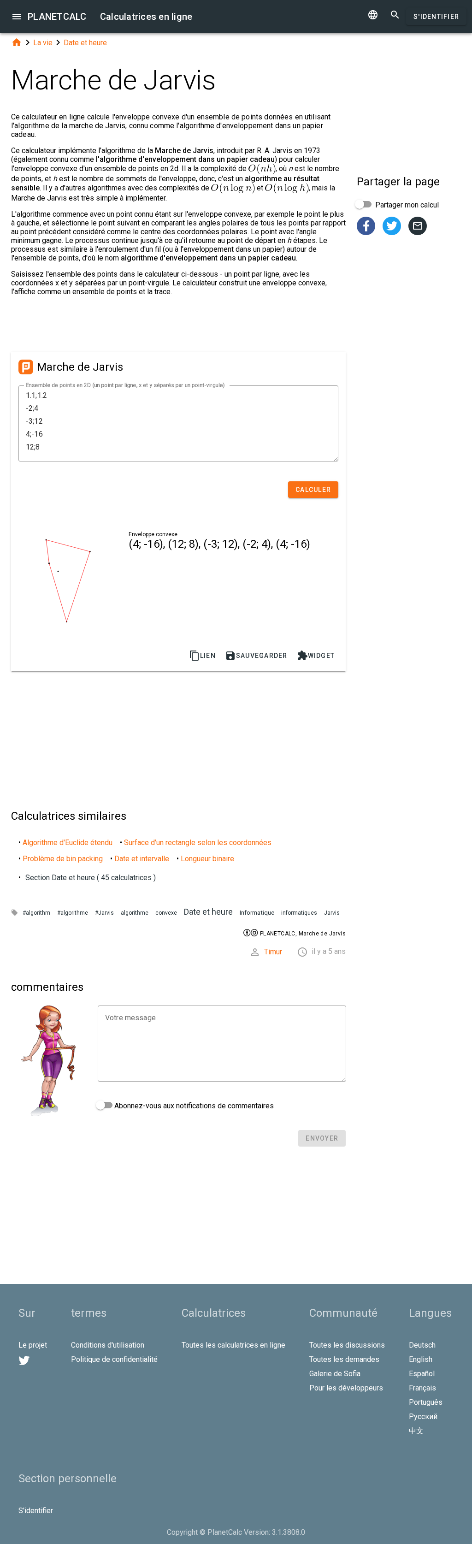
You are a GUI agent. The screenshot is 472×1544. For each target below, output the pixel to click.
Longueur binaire (207, 858)
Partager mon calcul (406, 205)
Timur (273, 951)
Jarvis (332, 913)
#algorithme (72, 913)
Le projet (32, 1345)
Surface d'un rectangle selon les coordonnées (197, 842)
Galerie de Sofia (334, 1373)
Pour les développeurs (346, 1388)
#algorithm (36, 913)
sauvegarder (256, 655)
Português (425, 1402)
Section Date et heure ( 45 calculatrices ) (90, 877)
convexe (166, 913)
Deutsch (422, 1345)
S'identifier (436, 16)
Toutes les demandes (344, 1359)
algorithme (134, 913)
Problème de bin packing (63, 858)
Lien (202, 655)
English (420, 1359)
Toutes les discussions (347, 1345)
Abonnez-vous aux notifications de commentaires (193, 1105)
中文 (416, 1430)
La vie (43, 42)
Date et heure (85, 42)
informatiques (299, 913)
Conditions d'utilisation (107, 1345)
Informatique (257, 912)
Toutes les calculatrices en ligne (233, 1345)
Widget (316, 655)
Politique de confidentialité (114, 1359)
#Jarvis (104, 913)
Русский (423, 1416)
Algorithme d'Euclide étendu (67, 842)
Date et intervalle (141, 858)
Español (422, 1373)
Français (422, 1388)
